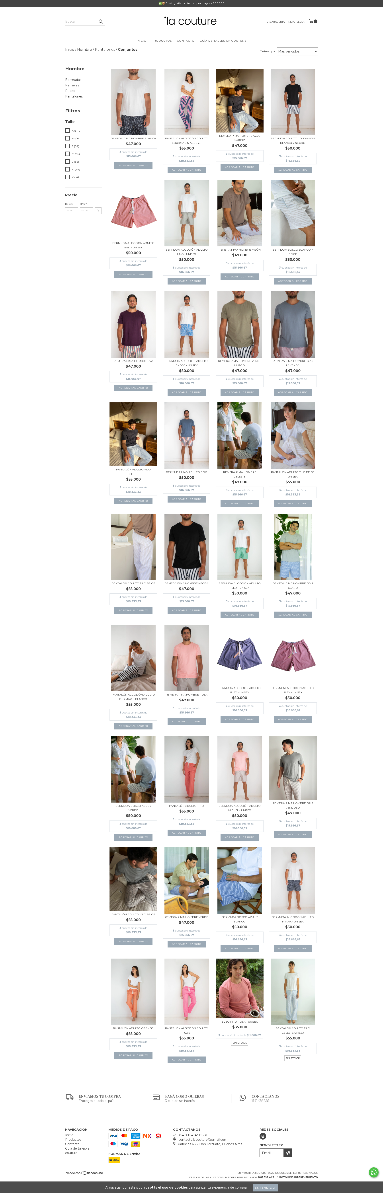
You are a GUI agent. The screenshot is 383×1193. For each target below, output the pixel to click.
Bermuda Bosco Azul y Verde (133, 808)
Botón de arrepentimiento (298, 1177)
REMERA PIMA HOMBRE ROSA (186, 694)
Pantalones (74, 96)
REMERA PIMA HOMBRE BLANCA (133, 138)
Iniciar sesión (296, 21)
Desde (69, 204)
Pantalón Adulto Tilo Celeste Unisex (293, 1030)
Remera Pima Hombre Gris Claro (293, 585)
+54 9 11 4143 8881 (192, 1135)
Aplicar (98, 210)
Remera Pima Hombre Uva (133, 361)
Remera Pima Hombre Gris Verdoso (293, 805)
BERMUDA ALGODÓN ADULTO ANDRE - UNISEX (187, 363)
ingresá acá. (266, 1177)
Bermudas (73, 80)
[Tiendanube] (84, 1174)
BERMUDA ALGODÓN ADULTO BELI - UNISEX (133, 245)
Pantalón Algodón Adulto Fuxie (186, 1030)
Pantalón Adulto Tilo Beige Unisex (293, 474)
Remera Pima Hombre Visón (240, 249)
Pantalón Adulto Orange (133, 1028)
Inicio (142, 40)
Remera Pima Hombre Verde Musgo (239, 363)
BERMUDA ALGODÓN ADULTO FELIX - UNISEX (240, 585)
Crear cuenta (276, 21)
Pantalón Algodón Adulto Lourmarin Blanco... (133, 697)
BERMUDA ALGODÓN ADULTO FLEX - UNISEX (240, 690)
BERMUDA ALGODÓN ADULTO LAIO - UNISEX (187, 252)
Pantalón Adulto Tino (186, 805)
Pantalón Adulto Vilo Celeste (133, 472)
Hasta (83, 204)
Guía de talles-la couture (223, 40)
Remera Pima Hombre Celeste (239, 474)
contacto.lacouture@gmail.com (202, 1140)
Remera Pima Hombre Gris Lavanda (293, 363)
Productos (162, 40)
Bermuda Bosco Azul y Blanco (240, 919)
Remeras (72, 85)
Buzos (70, 91)
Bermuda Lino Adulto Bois (186, 472)
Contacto (186, 40)
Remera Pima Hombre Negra (186, 583)
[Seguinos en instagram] (263, 1136)
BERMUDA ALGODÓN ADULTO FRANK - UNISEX (293, 919)
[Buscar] (100, 21)
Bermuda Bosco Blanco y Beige (293, 252)
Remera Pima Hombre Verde (186, 917)
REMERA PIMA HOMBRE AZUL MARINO (239, 138)
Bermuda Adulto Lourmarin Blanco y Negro (293, 140)
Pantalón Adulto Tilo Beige (133, 583)
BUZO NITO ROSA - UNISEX (239, 1021)
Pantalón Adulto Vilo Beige (133, 914)
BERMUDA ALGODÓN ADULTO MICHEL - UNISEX (240, 808)
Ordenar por (268, 51)
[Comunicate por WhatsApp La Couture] (374, 1172)
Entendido (265, 1187)
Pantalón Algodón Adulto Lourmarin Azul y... (186, 140)
